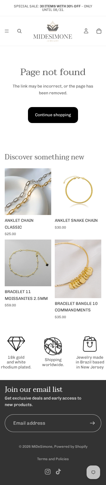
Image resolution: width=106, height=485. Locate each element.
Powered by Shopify (70, 446)
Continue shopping (53, 114)
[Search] (19, 31)
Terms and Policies (53, 459)
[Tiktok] (58, 471)
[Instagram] (47, 471)
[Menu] (7, 31)
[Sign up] (92, 423)
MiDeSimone (42, 446)
